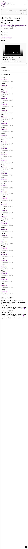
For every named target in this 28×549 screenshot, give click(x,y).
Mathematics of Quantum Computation (17, 12)
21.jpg (3, 204)
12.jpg (3, 148)
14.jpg (3, 160)
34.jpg (3, 285)
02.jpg (3, 85)
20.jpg (3, 198)
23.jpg (3, 217)
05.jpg (3, 104)
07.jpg (3, 117)
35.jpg (3, 292)
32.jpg (3, 273)
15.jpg (3, 167)
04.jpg (3, 98)
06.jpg (3, 110)
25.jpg (3, 229)
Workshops (23, 10)
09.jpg (3, 129)
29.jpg (3, 254)
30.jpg (3, 260)
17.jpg (3, 179)
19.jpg (3, 192)
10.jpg (3, 135)
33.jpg (3, 279)
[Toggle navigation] (25, 4)
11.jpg (3, 142)
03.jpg (3, 92)
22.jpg (3, 210)
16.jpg (3, 173)
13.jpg (3, 154)
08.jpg (3, 123)
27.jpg (3, 242)
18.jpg (3, 185)
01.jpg (3, 79)
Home (10, 10)
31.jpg (3, 267)
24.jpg (3, 223)
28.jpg (3, 248)
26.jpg (3, 235)
